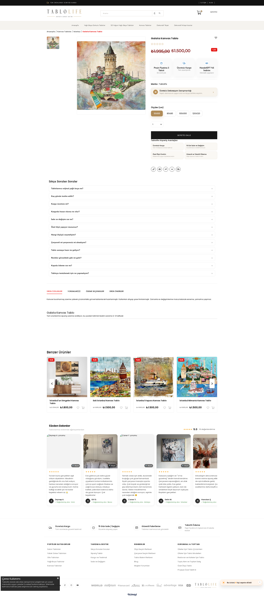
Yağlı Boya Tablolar (55, 561)
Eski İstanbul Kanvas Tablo (106, 400)
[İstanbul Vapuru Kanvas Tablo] (154, 377)
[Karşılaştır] (165, 169)
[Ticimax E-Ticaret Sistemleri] (132, 594)
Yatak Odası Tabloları (56, 553)
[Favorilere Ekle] (216, 38)
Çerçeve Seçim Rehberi (145, 553)
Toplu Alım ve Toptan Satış (189, 561)
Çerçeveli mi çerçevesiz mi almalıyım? (68, 242)
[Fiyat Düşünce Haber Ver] (172, 169)
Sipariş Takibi (96, 553)
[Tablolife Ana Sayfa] (64, 13)
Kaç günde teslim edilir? (62, 196)
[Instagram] (71, 585)
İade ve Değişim (98, 561)
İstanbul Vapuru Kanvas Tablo (151, 400)
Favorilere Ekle (78, 407)
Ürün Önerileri (116, 291)
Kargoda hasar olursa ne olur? (65, 211)
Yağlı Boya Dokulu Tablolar (94, 25)
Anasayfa (75, 25)
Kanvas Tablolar (145, 25)
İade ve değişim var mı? (62, 219)
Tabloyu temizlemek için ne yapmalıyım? (70, 273)
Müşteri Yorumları (142, 565)
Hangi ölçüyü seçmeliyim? (63, 235)
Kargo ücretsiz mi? (60, 204)
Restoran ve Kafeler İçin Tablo (191, 557)
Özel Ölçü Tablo (185, 565)
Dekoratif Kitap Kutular (183, 25)
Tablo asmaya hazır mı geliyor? (65, 250)
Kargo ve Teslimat (99, 557)
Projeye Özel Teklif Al (187, 570)
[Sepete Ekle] (82, 407)
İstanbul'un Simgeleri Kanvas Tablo (64, 402)
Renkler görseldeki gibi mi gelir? (66, 258)
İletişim (203, 3)
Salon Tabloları (54, 549)
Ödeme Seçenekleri (95, 291)
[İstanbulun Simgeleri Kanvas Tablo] (67, 377)
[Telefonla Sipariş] (153, 169)
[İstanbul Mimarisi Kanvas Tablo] (197, 377)
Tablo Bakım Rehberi (143, 557)
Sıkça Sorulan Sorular (100, 549)
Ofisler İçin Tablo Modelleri (189, 553)
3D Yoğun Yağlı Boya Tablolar (122, 25)
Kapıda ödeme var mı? (61, 265)
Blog (211, 3)
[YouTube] (77, 585)
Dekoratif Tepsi (163, 25)
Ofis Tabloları (53, 557)
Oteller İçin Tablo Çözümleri (190, 549)
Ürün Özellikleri (54, 291)
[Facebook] (65, 585)
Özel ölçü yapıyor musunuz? (64, 227)
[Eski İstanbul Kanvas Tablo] (110, 377)
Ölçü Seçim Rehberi (143, 549)
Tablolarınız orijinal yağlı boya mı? (67, 188)
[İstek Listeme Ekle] (159, 169)
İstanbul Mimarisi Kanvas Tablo (195, 400)
